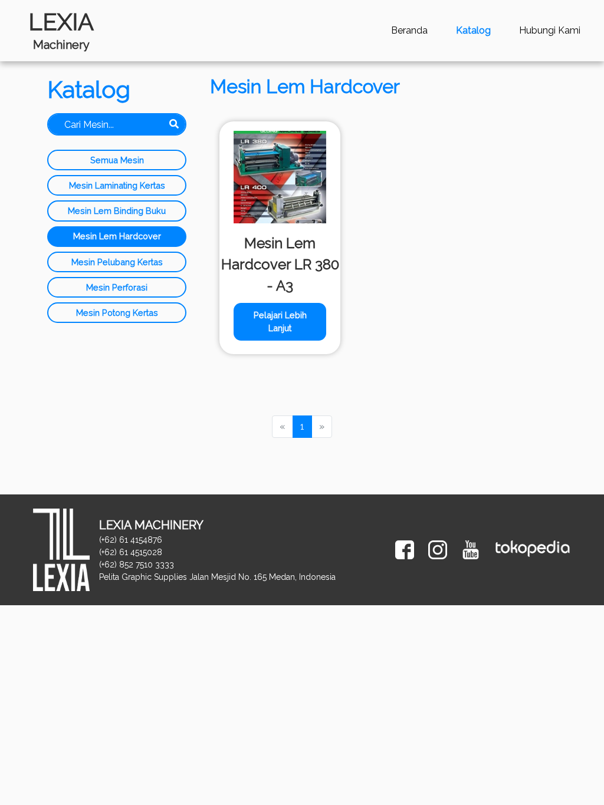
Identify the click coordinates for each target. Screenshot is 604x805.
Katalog (473, 30)
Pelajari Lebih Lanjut (280, 321)
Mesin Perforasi (116, 287)
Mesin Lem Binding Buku (117, 211)
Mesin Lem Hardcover (117, 236)
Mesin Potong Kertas (117, 313)
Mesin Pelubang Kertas (117, 262)
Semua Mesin (117, 160)
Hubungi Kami (549, 30)
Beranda (409, 30)
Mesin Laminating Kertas (117, 185)
